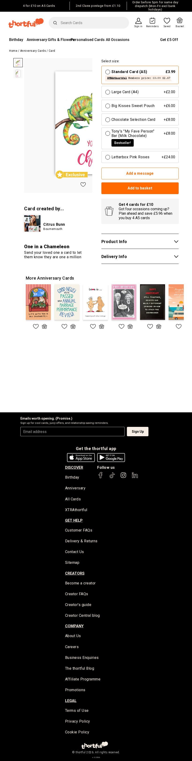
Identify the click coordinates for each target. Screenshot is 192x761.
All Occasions (117, 39)
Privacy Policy (77, 721)
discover (74, 467)
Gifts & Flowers (61, 39)
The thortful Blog (79, 668)
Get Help (74, 520)
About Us (73, 636)
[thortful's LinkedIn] (134, 477)
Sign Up (138, 431)
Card (52, 50)
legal (71, 700)
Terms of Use (77, 710)
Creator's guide (78, 604)
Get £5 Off (169, 39)
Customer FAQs (78, 530)
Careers (72, 647)
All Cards (73, 499)
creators (75, 573)
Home (13, 50)
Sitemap (72, 562)
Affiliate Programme (83, 679)
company (74, 626)
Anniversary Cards (33, 50)
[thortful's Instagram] (123, 477)
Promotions (75, 690)
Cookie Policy (77, 732)
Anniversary (37, 39)
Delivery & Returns (81, 541)
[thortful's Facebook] (100, 477)
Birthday (16, 39)
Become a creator (80, 583)
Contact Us (74, 552)
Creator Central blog (82, 615)
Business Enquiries (82, 657)
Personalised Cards (88, 39)
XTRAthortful (76, 510)
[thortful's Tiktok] (112, 477)
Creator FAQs (76, 594)
